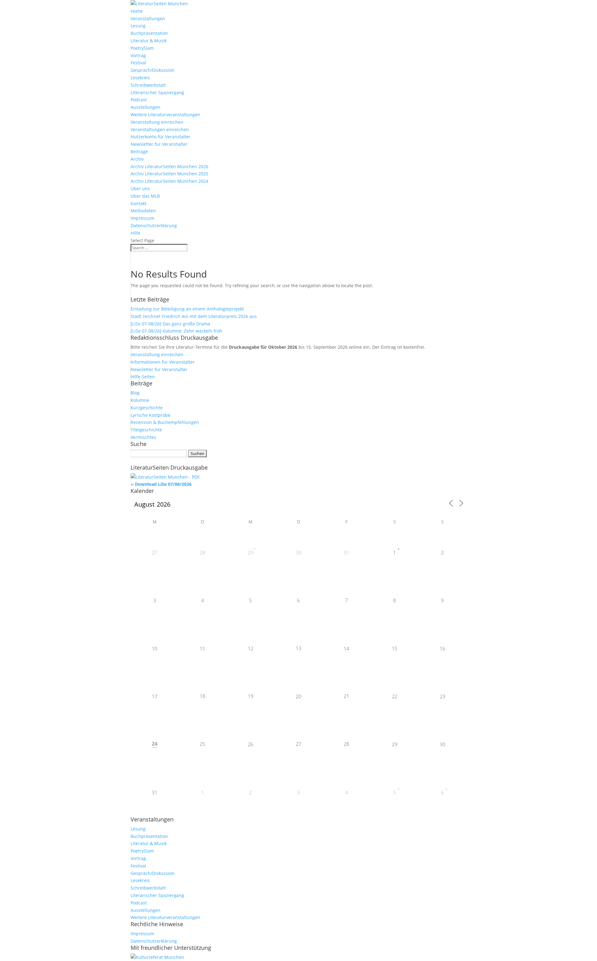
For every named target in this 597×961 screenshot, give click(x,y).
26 (250, 744)
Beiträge (139, 151)
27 (154, 552)
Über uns (140, 188)
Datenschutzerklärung (154, 225)
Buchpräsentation (149, 33)
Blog (135, 393)
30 (298, 552)
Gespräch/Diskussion (152, 70)
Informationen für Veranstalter (163, 362)
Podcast (139, 100)
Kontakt (138, 203)
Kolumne (140, 400)
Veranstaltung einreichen (157, 122)
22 (394, 696)
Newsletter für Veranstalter (159, 144)
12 (250, 648)
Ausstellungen (145, 107)
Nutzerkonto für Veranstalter (161, 137)
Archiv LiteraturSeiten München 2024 (169, 181)
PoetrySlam (142, 48)
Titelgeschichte (146, 430)
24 (154, 743)
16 (442, 648)
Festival (138, 63)
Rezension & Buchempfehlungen (165, 422)
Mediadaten (143, 211)
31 (346, 552)
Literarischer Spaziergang (157, 92)
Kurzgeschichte (147, 408)
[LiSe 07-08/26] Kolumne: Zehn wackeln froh (176, 331)
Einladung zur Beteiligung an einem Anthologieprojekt (187, 309)
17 (154, 696)
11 (202, 648)
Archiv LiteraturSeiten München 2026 (169, 166)
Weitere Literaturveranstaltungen (165, 114)
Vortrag (138, 55)
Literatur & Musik (149, 41)
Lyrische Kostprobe (150, 415)
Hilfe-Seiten (143, 376)
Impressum (142, 218)
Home (137, 11)
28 (202, 552)
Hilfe (135, 233)
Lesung (138, 26)
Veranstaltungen (148, 18)
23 (442, 696)
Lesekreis (140, 77)
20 (298, 696)
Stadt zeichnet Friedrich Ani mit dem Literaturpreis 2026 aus (194, 316)
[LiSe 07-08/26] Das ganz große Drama (170, 324)
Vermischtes (143, 437)
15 (394, 648)
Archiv (137, 159)
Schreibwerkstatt (148, 85)
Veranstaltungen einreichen (160, 129)
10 (154, 648)
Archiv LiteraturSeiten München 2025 (169, 174)
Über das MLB (145, 196)
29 (250, 552)
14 (346, 648)
